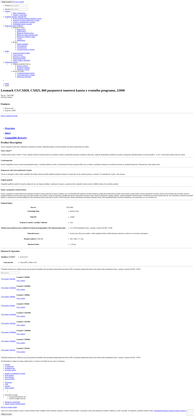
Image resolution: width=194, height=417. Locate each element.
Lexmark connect (10, 370)
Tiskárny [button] (7, 11)
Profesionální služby (19, 58)
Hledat (7, 5)
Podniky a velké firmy (20, 15)
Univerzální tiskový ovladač (26, 75)
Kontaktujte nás (10, 368)
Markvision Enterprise (24, 77)
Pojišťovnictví (21, 31)
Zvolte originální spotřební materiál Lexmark (27, 18)
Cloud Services (22, 48)
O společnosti (9, 366)
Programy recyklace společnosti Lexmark (26, 20)
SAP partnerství (22, 46)
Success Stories (10, 379)
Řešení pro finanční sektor (25, 33)
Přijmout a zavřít (6, 414)
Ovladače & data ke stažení (25, 73)
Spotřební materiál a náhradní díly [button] (15, 17)
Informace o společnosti (12, 402)
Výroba (19, 38)
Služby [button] (7, 51)
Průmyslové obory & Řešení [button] (14, 26)
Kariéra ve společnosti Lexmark (15, 373)
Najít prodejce (9, 375)
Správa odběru (9, 388)
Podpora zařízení (22, 66)
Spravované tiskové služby (21, 53)
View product (20, 280)
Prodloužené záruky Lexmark (22, 24)
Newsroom (8, 382)
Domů (7, 83)
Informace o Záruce (19, 57)
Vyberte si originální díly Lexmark (24, 22)
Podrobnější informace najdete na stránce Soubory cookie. (172, 411)
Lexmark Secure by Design (25, 49)
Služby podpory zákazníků (21, 60)
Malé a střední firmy (19, 13)
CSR (6, 384)
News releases (9, 377)
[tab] (99, 128)
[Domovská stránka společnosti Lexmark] (18, 2)
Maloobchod (21, 40)
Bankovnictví (21, 29)
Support (7, 386)
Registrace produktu (23, 68)
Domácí (7, 364)
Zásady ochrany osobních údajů (15, 404)
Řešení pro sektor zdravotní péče (27, 35)
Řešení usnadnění (22, 44)
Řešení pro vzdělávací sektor (26, 37)
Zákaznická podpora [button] (11, 62)
